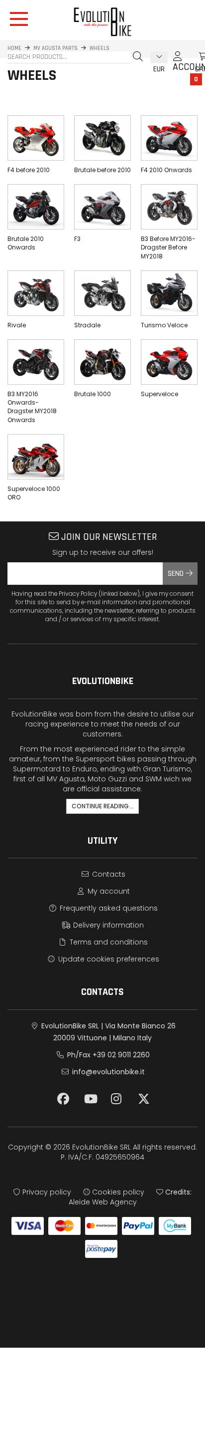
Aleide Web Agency (103, 1202)
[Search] (138, 56)
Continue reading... (102, 806)
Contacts (107, 874)
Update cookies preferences (107, 959)
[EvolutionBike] (102, 21)
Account (178, 60)
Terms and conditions (108, 942)
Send (177, 573)
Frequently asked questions (108, 908)
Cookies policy (117, 1192)
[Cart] (193, 56)
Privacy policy (45, 1192)
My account (108, 891)
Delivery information (107, 925)
